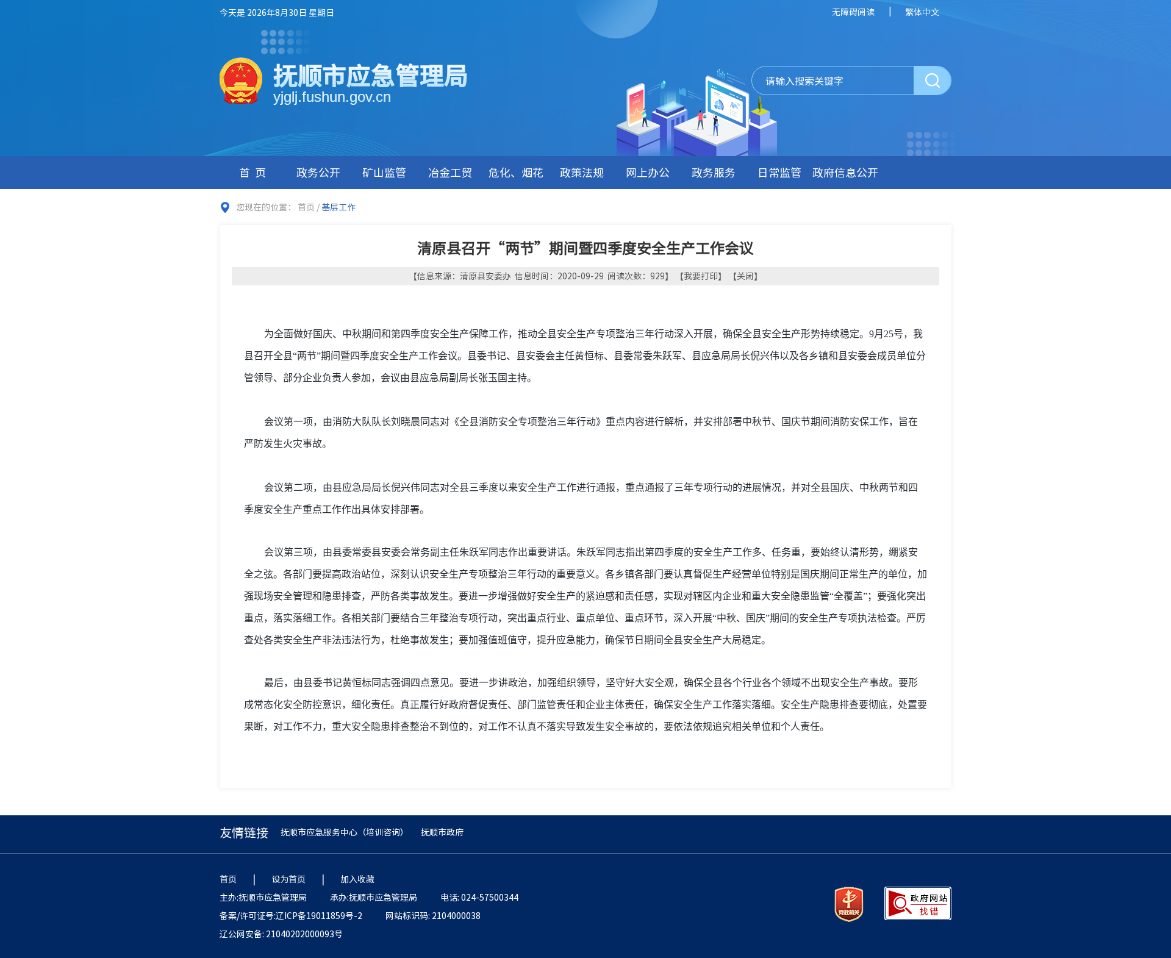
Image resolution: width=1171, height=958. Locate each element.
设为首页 (288, 879)
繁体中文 (922, 11)
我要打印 (701, 276)
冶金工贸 (450, 172)
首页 (255, 172)
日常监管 (779, 172)
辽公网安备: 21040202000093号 (281, 934)
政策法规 (582, 172)
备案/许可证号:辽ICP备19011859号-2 (291, 915)
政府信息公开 (845, 172)
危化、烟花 (516, 172)
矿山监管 (384, 172)
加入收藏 (357, 879)
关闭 (745, 276)
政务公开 (318, 172)
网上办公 (648, 172)
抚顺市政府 (442, 832)
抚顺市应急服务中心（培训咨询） (345, 832)
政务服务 (714, 172)
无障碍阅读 (853, 11)
